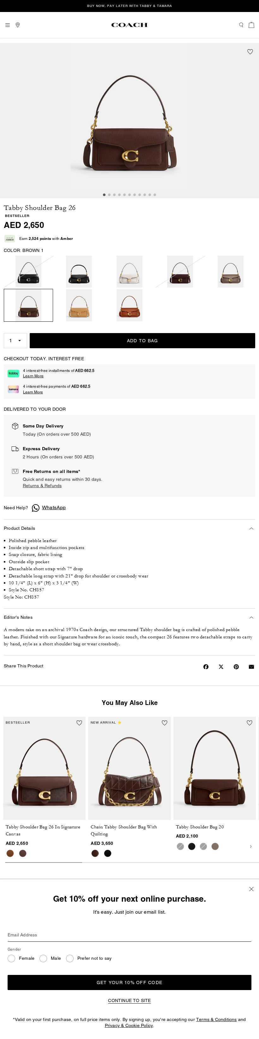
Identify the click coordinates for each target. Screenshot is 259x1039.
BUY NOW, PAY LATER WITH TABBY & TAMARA (129, 6)
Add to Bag (142, 340)
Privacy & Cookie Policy (129, 1025)
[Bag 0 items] (251, 25)
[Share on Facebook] (206, 667)
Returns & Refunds (42, 485)
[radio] (28, 272)
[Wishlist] (250, 52)
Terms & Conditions (216, 1019)
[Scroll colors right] (250, 846)
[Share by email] (251, 667)
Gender (14, 949)
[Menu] (7, 25)
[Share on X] (221, 667)
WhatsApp (54, 508)
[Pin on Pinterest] (236, 667)
